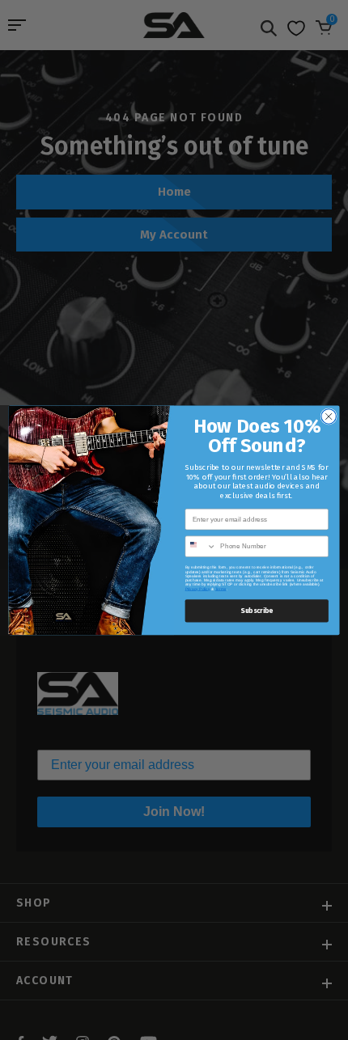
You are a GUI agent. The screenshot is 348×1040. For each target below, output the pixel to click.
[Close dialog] (328, 415)
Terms (221, 588)
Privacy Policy (197, 588)
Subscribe (256, 611)
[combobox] (200, 546)
